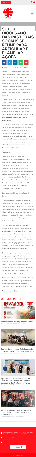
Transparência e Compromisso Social (17, 322)
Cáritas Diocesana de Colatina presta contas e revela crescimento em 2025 (17, 350)
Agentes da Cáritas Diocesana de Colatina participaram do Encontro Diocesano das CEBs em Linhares (15, 381)
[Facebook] (31, 2)
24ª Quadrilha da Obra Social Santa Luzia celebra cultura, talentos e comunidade (16, 412)
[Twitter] (34, 2)
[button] (32, 13)
